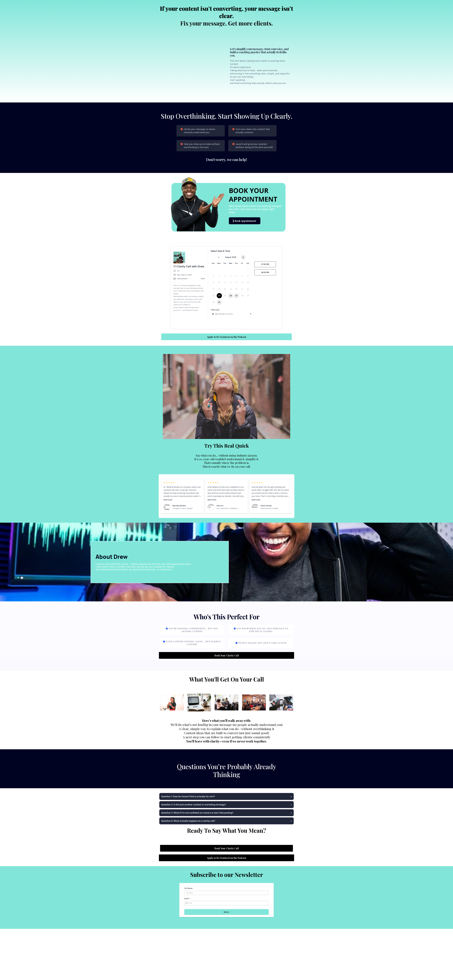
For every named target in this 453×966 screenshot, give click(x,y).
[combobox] (232, 314)
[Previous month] (218, 257)
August (228, 257)
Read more (168, 500)
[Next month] (243, 257)
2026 (234, 257)
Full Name (188, 888)
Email (187, 899)
